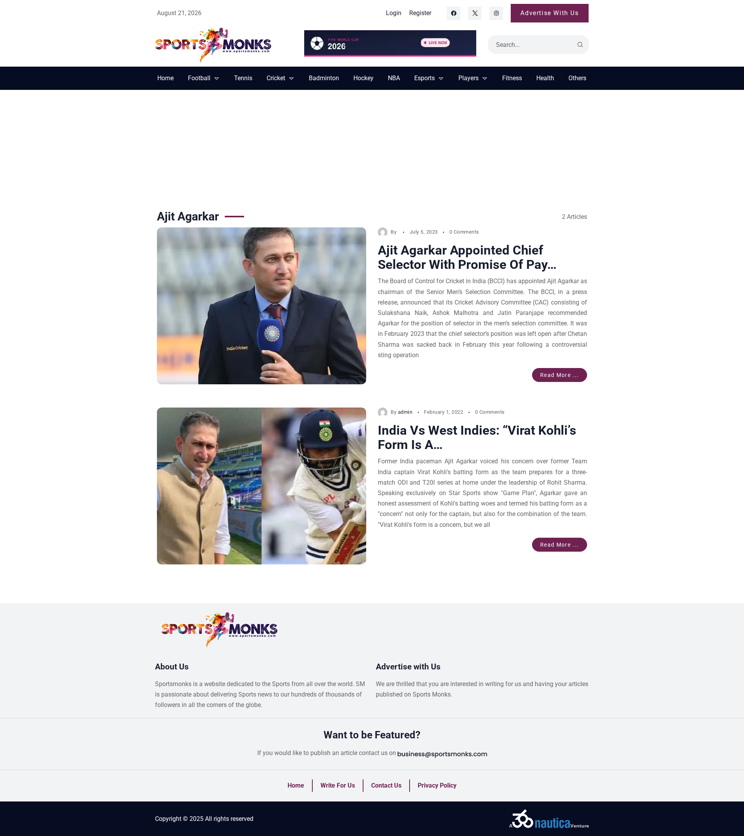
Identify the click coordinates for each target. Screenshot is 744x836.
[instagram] (496, 13)
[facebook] (453, 13)
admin (405, 412)
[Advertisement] (372, 148)
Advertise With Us (549, 13)
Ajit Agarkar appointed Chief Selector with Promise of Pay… (467, 257)
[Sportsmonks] (224, 44)
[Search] (580, 44)
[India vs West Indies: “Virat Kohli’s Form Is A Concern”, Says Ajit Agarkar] (261, 486)
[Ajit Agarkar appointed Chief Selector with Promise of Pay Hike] (261, 305)
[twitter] (475, 13)
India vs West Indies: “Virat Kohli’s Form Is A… (477, 437)
